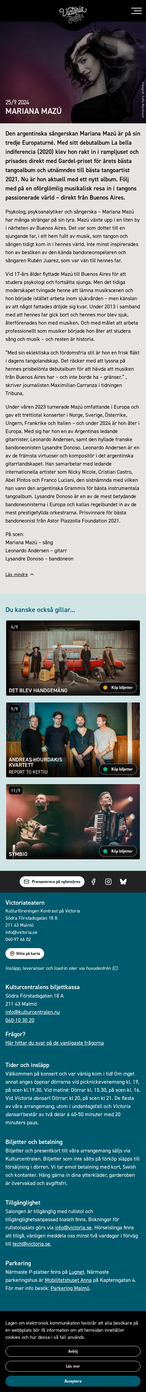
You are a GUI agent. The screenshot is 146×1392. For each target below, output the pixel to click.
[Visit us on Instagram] (108, 881)
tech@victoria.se (31, 1243)
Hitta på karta (28, 953)
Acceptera (73, 1381)
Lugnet (76, 1271)
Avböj (73, 1351)
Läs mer (73, 1366)
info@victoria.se (73, 1227)
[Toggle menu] (136, 11)
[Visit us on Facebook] (93, 881)
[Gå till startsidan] (73, 14)
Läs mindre (16, 574)
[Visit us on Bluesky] (123, 881)
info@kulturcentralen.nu (32, 1011)
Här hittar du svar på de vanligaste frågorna (54, 1042)
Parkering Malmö (70, 1288)
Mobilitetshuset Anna (68, 1279)
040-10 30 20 (19, 1020)
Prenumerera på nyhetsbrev (56, 881)
